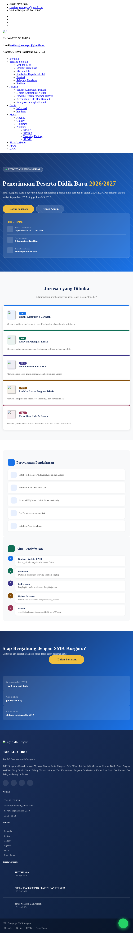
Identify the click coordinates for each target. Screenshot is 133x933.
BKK (13, 148)
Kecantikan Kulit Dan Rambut (33, 99)
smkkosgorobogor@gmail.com (26, 7)
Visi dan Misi (23, 64)
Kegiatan (21, 111)
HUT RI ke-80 (22, 872)
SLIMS (27, 139)
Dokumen (21, 123)
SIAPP (27, 130)
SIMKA (27, 133)
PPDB (13, 145)
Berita (13, 105)
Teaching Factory (32, 136)
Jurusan (14, 86)
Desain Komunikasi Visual (31, 92)
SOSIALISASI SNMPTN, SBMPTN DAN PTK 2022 (40, 888)
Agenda (20, 117)
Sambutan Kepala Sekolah (30, 74)
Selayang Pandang (26, 80)
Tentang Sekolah (19, 61)
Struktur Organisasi (27, 67)
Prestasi (20, 77)
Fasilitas (20, 83)
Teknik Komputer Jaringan (31, 89)
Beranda (14, 58)
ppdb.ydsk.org (14, 700)
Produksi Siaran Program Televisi (34, 95)
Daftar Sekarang (19, 208)
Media (13, 114)
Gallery (20, 120)
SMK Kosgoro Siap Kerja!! (28, 903)
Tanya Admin (51, 208)
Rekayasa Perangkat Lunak (31, 102)
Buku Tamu (9, 855)
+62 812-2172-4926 (17, 685)
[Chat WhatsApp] (123, 923)
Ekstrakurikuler (18, 142)
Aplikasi (21, 126)
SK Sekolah (23, 71)
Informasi (21, 108)
